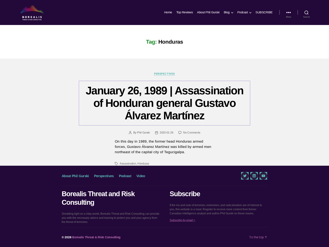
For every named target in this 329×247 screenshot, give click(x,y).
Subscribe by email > (182, 220)
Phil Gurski (143, 132)
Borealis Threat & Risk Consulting (96, 237)
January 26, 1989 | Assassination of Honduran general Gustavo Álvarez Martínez (164, 103)
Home (168, 12)
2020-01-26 (166, 132)
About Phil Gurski (208, 12)
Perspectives (164, 73)
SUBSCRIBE (264, 12)
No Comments (191, 132)
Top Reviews (184, 12)
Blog (227, 12)
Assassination (128, 163)
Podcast (242, 12)
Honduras (143, 163)
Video (140, 176)
